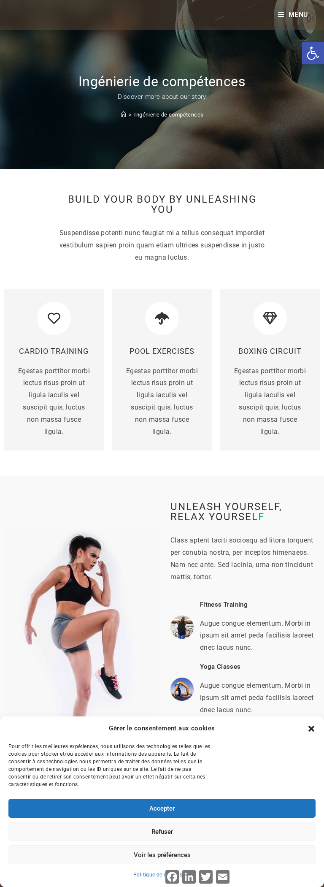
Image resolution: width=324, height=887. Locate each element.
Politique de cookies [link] (157, 875)
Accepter (162, 808)
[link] (313, 53)
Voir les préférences (162, 855)
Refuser (162, 831)
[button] (311, 728)
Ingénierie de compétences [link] (168, 114)
